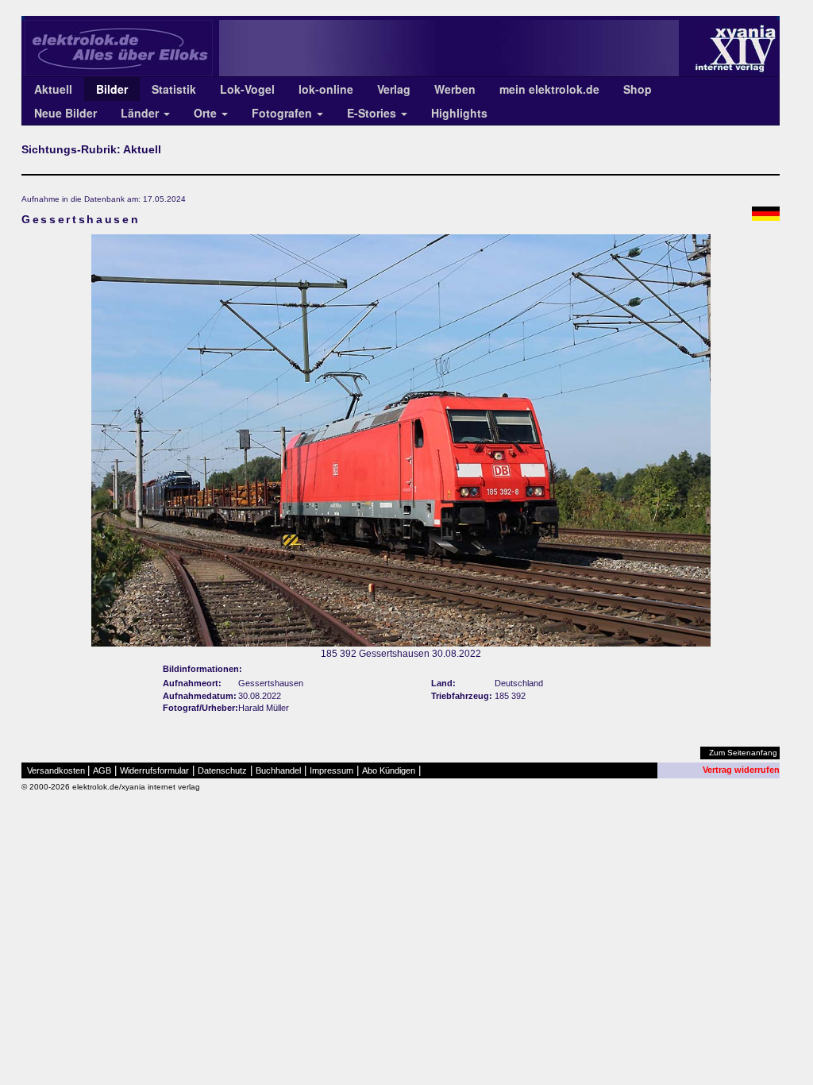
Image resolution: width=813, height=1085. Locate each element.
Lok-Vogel (247, 89)
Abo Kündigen (388, 770)
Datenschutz (222, 770)
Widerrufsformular (154, 770)
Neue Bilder (65, 113)
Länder (141, 113)
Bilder (112, 89)
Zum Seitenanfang (743, 752)
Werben (455, 89)
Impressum (331, 770)
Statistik (174, 89)
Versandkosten (56, 770)
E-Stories (373, 113)
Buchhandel (278, 770)
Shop (637, 89)
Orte (207, 113)
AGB (102, 770)
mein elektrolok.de (549, 89)
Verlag (393, 89)
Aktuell (53, 89)
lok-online (326, 89)
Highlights (459, 113)
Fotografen (283, 113)
